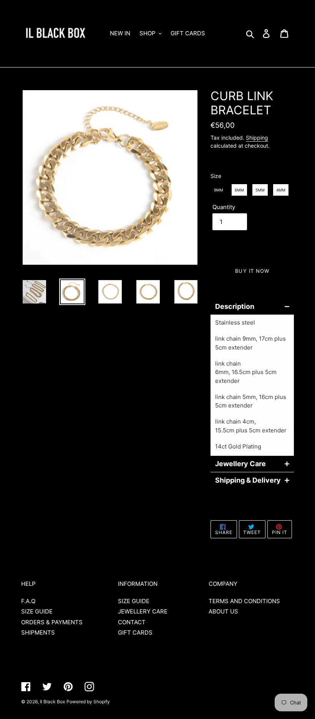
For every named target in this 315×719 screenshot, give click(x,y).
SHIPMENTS (38, 632)
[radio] (219, 190)
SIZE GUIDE (37, 611)
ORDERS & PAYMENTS (52, 622)
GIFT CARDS (135, 632)
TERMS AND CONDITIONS (244, 601)
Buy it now (252, 271)
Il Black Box (52, 701)
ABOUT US (223, 611)
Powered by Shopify (88, 701)
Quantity (223, 207)
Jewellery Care (240, 463)
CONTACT (132, 622)
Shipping (257, 137)
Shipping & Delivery (247, 480)
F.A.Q (28, 601)
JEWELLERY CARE (142, 611)
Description (234, 306)
